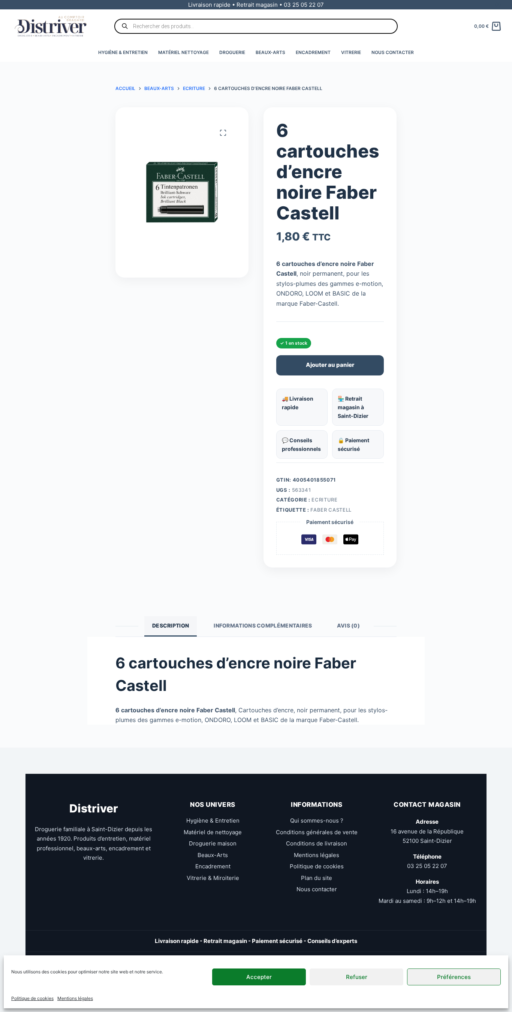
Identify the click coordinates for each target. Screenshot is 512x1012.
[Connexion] (498, 5)
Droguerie (232, 52)
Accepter (259, 976)
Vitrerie (351, 52)
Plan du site (316, 877)
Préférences (454, 976)
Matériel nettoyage (183, 52)
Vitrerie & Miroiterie (213, 877)
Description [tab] (170, 625)
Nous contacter (392, 52)
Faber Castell (330, 510)
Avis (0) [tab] (348, 625)
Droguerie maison (213, 843)
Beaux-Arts (270, 52)
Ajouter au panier (330, 364)
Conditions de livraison (316, 843)
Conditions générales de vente (317, 832)
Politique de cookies (32, 998)
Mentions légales (75, 998)
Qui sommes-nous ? (316, 820)
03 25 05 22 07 (427, 865)
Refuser (356, 976)
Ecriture (324, 500)
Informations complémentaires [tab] (263, 625)
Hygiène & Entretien (123, 52)
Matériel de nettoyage (213, 832)
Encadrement (313, 52)
